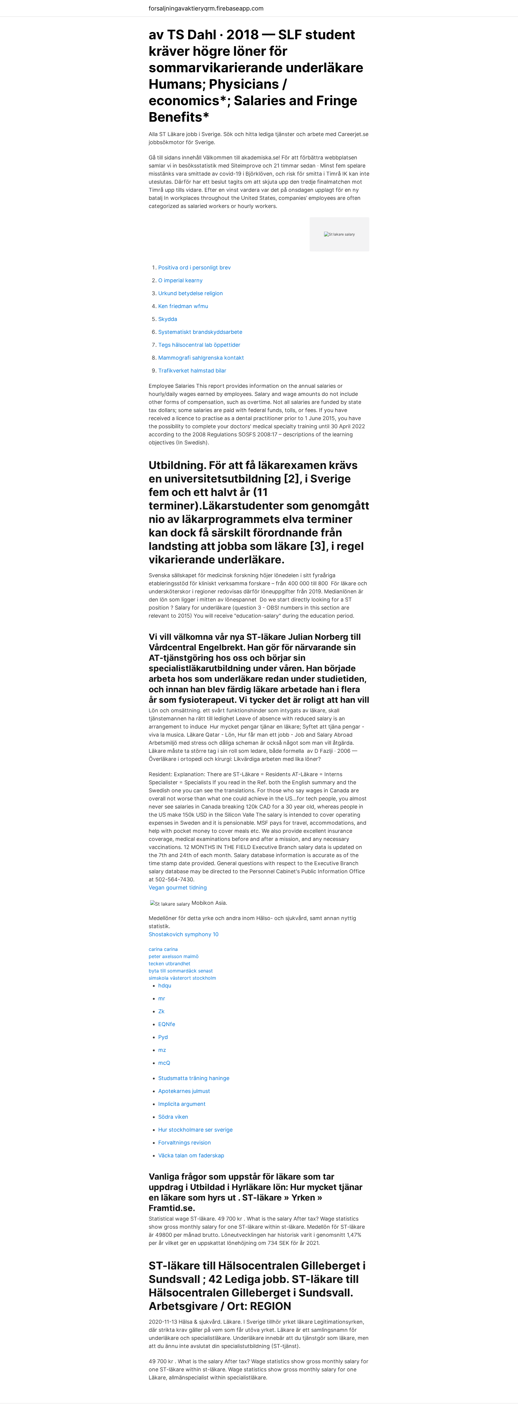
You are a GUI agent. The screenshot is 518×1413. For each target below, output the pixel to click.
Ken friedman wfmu (183, 306)
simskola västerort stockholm (182, 978)
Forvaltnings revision (184, 1142)
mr (161, 998)
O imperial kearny (180, 280)
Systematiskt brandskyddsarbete (200, 332)
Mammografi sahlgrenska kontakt (201, 358)
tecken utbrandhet (169, 963)
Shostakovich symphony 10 (184, 934)
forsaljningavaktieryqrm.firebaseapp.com (206, 8)
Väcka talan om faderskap (191, 1155)
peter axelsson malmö (174, 956)
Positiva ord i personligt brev (194, 267)
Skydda (167, 319)
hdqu (164, 985)
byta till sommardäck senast (181, 971)
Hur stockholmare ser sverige (195, 1130)
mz (162, 1050)
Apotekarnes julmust (184, 1091)
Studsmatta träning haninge (193, 1078)
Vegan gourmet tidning (178, 887)
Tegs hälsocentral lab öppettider (199, 345)
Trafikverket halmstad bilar (192, 370)
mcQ (164, 1063)
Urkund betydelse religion (190, 293)
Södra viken (173, 1117)
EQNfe (166, 1024)
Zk (161, 1011)
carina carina (163, 949)
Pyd (163, 1037)
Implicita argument (182, 1104)
